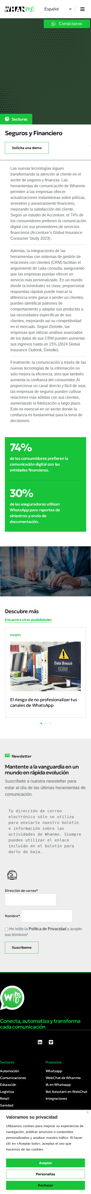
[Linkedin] (40, 1042)
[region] (45, 1152)
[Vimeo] (51, 1042)
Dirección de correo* (21, 890)
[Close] (88, 1112)
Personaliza (45, 1174)
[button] (82, 9)
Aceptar (45, 1163)
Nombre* (12, 916)
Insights (15, 635)
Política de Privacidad (47, 929)
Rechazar (45, 1185)
